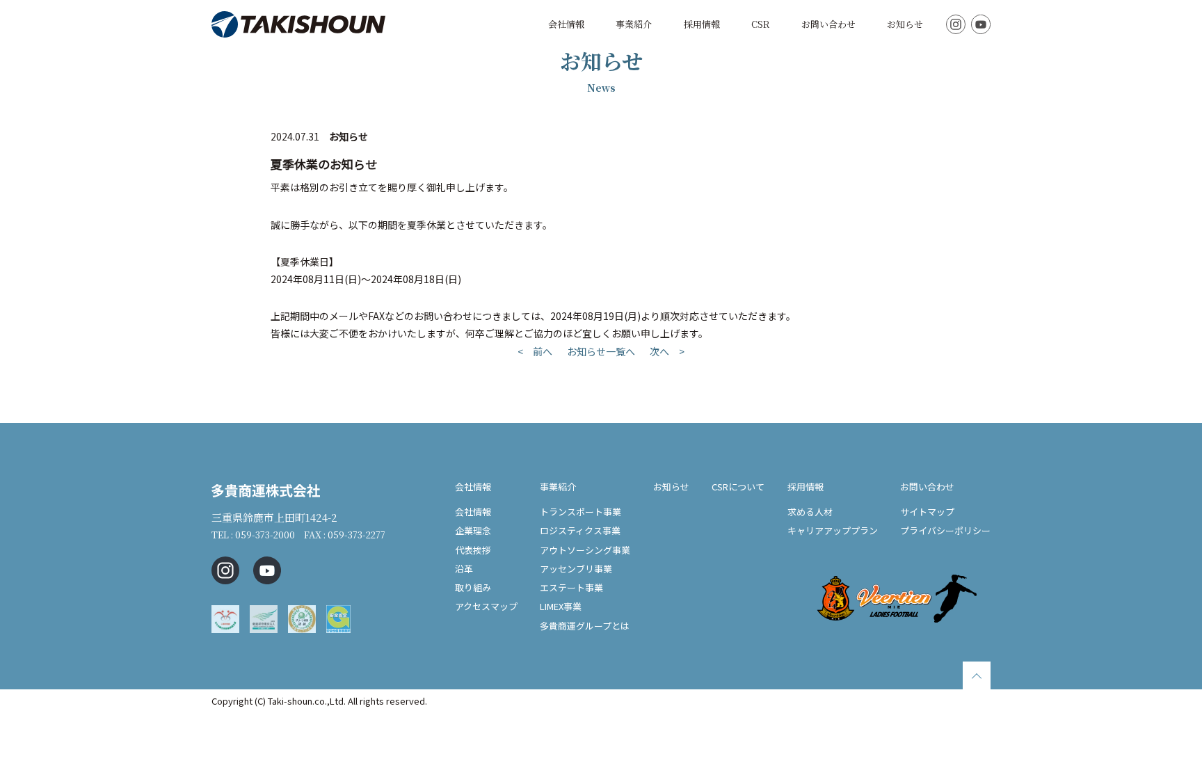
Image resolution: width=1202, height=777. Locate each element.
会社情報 (566, 24)
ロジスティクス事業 (580, 530)
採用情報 (702, 24)
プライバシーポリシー (945, 530)
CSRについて (738, 486)
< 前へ (535, 351)
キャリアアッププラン (832, 530)
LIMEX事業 (561, 606)
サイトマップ (927, 511)
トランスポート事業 (580, 511)
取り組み (473, 587)
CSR (760, 24)
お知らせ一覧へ (601, 351)
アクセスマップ (486, 606)
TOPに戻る (977, 675)
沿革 (464, 568)
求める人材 (810, 511)
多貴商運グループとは (585, 625)
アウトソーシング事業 (585, 549)
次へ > (667, 351)
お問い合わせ (828, 24)
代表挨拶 (473, 549)
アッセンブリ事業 (576, 568)
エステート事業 (571, 587)
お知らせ (905, 24)
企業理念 (473, 530)
